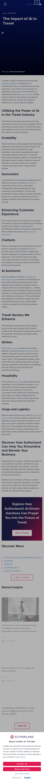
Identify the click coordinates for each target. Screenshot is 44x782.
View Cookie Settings (22, 773)
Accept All (22, 764)
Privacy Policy (20, 757)
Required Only (22, 769)
